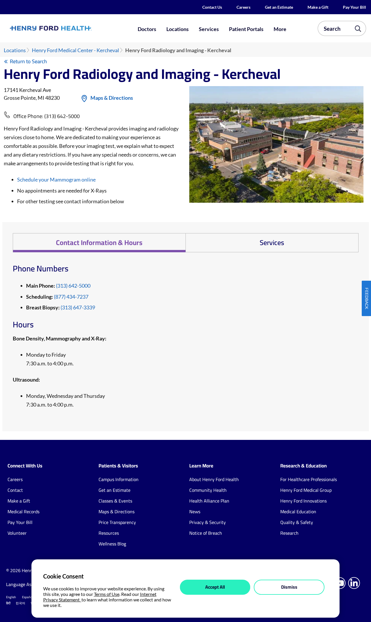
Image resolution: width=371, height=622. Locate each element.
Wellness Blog (112, 543)
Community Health (208, 490)
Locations (177, 29)
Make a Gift (318, 7)
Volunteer (17, 533)
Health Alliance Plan (209, 500)
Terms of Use (106, 594)
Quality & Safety (296, 522)
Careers (243, 7)
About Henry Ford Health (214, 479)
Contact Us (212, 7)
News (194, 511)
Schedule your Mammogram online (56, 179)
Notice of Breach (205, 533)
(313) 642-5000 (62, 116)
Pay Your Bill (354, 7)
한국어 (20, 603)
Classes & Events (115, 500)
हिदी (8, 603)
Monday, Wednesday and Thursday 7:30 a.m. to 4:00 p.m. (65, 400)
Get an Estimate (279, 7)
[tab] (99, 242)
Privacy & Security (207, 522)
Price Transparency (117, 522)
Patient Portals (246, 29)
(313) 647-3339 (78, 307)
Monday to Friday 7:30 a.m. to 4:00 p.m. (50, 359)
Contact (15, 490)
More (280, 29)
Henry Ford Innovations (303, 500)
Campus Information (119, 479)
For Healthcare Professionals (308, 479)
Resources (109, 533)
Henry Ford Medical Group (306, 490)
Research (289, 533)
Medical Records (23, 511)
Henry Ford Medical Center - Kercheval (75, 50)
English (11, 597)
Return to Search (28, 61)
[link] (68, 28)
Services (209, 29)
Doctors (147, 29)
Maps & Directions (111, 98)
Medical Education (298, 511)
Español (27, 597)
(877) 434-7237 (71, 296)
